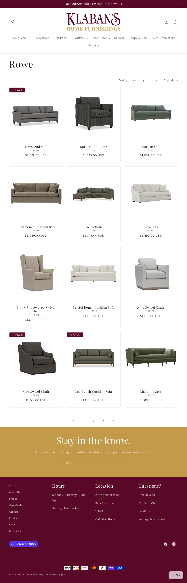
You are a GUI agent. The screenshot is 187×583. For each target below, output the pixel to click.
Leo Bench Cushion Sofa (93, 391)
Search (13, 486)
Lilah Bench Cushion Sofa (36, 227)
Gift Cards (15, 531)
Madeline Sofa (151, 391)
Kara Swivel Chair (35, 391)
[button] (13, 22)
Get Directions (105, 519)
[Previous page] (74, 421)
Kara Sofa (151, 227)
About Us (14, 492)
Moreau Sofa (151, 146)
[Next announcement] (177, 3)
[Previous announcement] (10, 3)
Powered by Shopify (55, 574)
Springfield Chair (93, 146)
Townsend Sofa (36, 146)
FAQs (12, 524)
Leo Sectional (93, 227)
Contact (13, 518)
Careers (13, 511)
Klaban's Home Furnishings (31, 574)
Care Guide (15, 505)
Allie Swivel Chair (151, 307)
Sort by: (123, 80)
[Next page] (113, 421)
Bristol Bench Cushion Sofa (93, 307)
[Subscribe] (122, 463)
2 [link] (93, 420)
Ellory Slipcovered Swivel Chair (36, 309)
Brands (13, 498)
